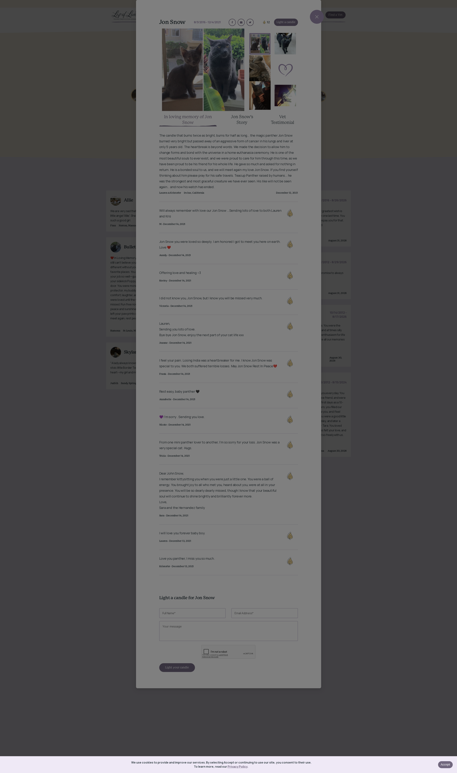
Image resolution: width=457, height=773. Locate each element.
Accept (445, 764)
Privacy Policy (237, 767)
